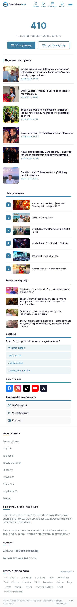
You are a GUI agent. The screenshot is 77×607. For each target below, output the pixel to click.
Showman (26, 577)
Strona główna (11, 441)
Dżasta (7, 587)
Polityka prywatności (60, 602)
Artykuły (7, 448)
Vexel (60, 587)
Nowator (26, 582)
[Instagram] (17, 388)
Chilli (37, 582)
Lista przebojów (15, 193)
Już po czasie (15, 362)
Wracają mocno (16, 347)
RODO (71, 600)
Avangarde (63, 577)
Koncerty (8, 469)
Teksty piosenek (12, 462)
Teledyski (8, 455)
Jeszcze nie (14, 355)
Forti (6, 582)
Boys (69, 582)
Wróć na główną (21, 45)
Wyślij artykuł (19, 405)
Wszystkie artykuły (54, 45)
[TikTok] (26, 388)
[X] (43, 388)
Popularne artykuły (17, 280)
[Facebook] (9, 388)
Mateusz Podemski (13, 591)
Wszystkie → (67, 571)
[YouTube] (35, 388)
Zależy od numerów (19, 370)
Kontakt (16, 420)
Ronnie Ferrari (11, 577)
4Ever (29, 587)
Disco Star (8, 484)
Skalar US (40, 577)
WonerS (18, 587)
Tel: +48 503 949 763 (20, 558)
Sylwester (8, 476)
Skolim (15, 582)
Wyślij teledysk (20, 413)
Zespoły (7, 498)
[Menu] (70, 4)
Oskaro (60, 582)
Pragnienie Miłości (44, 587)
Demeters (48, 582)
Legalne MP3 (10, 491)
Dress (51, 577)
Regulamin (48, 600)
